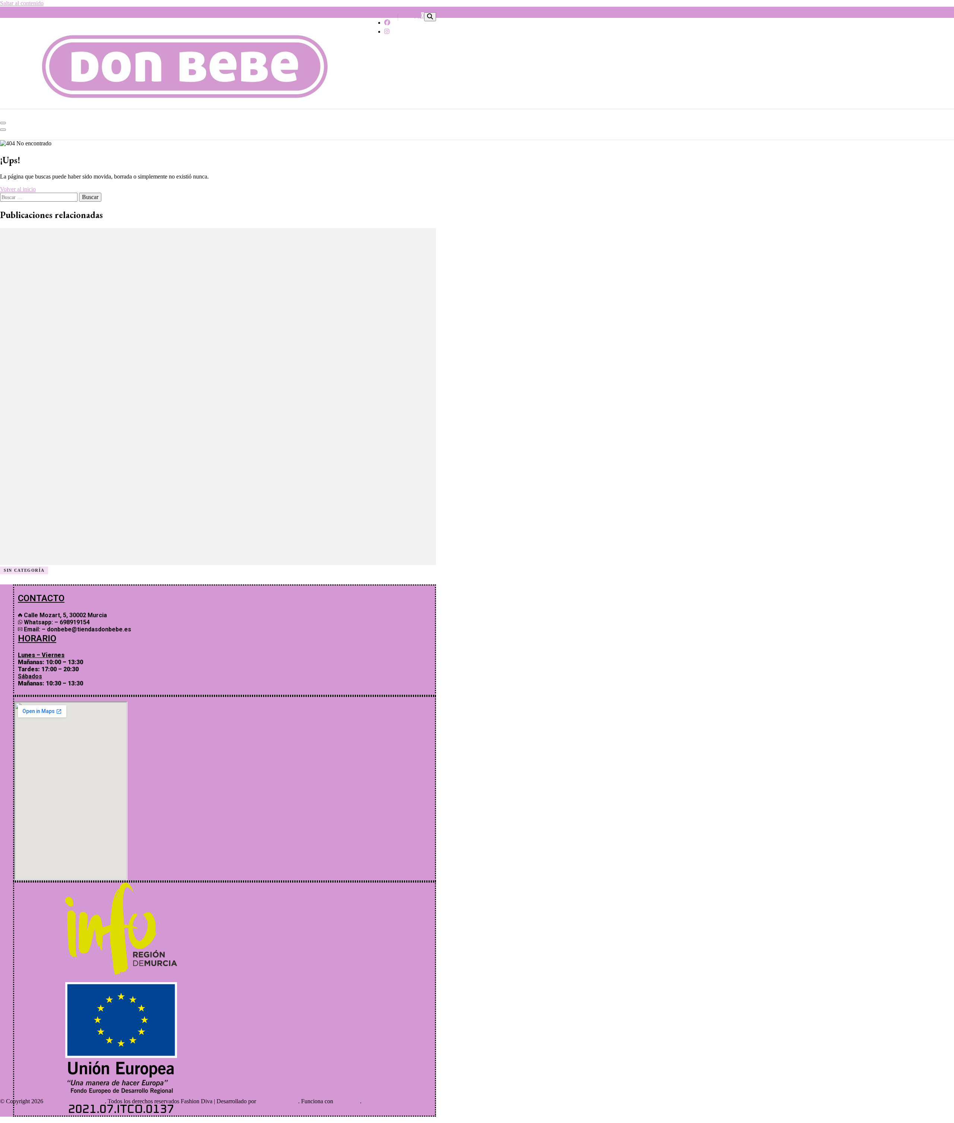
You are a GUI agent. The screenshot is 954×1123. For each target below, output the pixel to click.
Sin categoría (24, 570)
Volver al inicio (18, 189)
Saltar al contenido (22, 3)
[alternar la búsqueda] (430, 16)
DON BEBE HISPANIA (75, 1101)
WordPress (347, 1101)
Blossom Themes (278, 1101)
